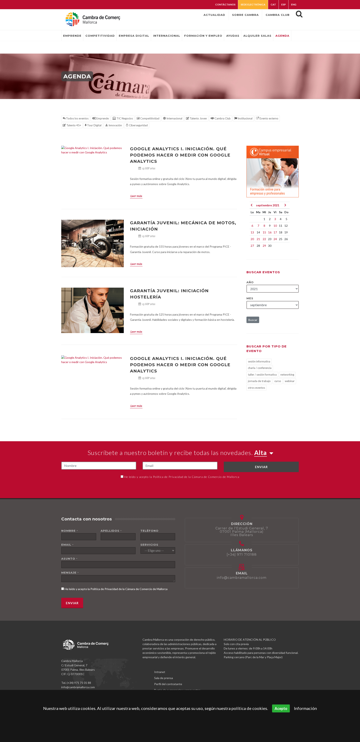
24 (275, 239)
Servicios (149, 544)
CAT (273, 4)
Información (305, 708)
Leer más (136, 196)
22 (264, 239)
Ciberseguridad (138, 125)
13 (252, 232)
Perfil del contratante (168, 684)
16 (269, 232)
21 (258, 239)
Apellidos (111, 530)
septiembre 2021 (267, 205)
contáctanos (225, 4)
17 (275, 232)
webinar (290, 381)
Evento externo (268, 118)
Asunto (69, 558)
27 (252, 245)
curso (277, 381)
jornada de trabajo (259, 381)
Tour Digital (93, 125)
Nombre (69, 530)
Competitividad (149, 118)
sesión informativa (259, 361)
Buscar (252, 320)
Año (250, 282)
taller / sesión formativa (262, 374)
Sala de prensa (163, 678)
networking (287, 374)
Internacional (174, 118)
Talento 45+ (73, 125)
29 (264, 245)
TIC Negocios (124, 118)
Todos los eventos (77, 118)
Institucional (244, 118)
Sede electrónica (253, 4)
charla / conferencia (259, 368)
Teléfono (149, 530)
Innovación (115, 125)
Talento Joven (198, 118)
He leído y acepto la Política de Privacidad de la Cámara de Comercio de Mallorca (181, 477)
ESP (283, 4)
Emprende (102, 118)
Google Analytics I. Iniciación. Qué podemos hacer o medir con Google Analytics (180, 155)
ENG (293, 4)
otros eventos (256, 387)
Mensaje (70, 572)
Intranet (159, 672)
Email (67, 544)
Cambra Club (222, 118)
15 (264, 232)
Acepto (281, 708)
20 (252, 239)
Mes (249, 298)
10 (275, 225)
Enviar (261, 467)
